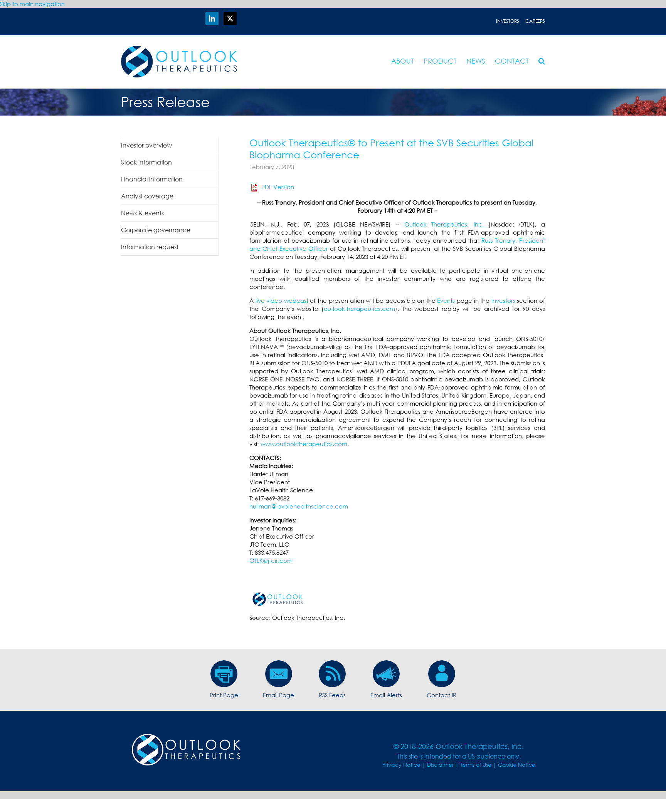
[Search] (541, 61)
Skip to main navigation (32, 3)
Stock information (146, 162)
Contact (512, 61)
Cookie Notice (516, 764)
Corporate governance (155, 230)
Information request (149, 247)
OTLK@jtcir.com (271, 560)
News (475, 61)
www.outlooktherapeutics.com (304, 443)
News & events (142, 213)
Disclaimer (440, 764)
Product (440, 61)
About (402, 61)
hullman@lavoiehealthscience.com (298, 506)
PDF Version (277, 186)
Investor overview (146, 145)
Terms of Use (475, 764)
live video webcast (282, 300)
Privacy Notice (401, 764)
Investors (507, 21)
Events (446, 300)
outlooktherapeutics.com (359, 308)
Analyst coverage (147, 196)
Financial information (152, 179)
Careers (535, 21)
